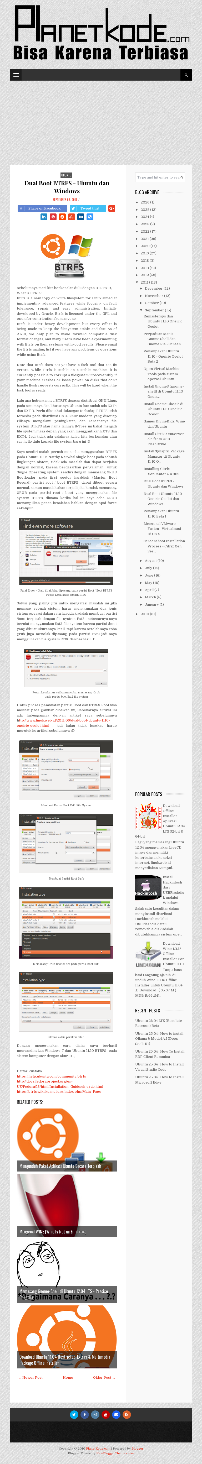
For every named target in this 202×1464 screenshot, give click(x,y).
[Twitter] (74, 1414)
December (154, 288)
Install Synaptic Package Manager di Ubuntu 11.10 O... (164, 456)
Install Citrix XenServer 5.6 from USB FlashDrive (164, 439)
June (149, 575)
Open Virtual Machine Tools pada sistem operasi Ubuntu (162, 374)
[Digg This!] (80, 216)
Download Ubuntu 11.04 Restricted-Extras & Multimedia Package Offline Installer (64, 1360)
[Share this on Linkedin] (44, 216)
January (152, 604)
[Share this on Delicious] (90, 216)
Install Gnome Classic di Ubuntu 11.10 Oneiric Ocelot (163, 409)
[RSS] (127, 1414)
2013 (145, 268)
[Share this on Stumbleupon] (71, 216)
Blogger (137, 1448)
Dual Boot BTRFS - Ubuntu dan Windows (66, 187)
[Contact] (116, 1414)
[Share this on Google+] (111, 208)
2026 (145, 202)
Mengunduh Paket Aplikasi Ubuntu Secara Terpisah (60, 1166)
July (149, 568)
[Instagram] (95, 1414)
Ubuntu (66, 175)
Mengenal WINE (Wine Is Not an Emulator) (52, 1231)
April (149, 590)
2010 (145, 614)
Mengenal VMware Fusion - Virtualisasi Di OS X (162, 529)
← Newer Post (30, 1377)
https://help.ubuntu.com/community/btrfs (51, 1076)
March (151, 597)
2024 (145, 217)
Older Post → (104, 1377)
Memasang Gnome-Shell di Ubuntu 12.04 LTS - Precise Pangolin (63, 1294)
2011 (145, 282)
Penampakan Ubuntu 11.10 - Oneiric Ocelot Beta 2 (163, 356)
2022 (145, 231)
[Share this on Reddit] (62, 216)
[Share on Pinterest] (53, 216)
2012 (145, 275)
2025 (145, 210)
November (154, 296)
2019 (145, 253)
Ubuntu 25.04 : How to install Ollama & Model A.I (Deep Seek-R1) (159, 1039)
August (151, 561)
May (149, 583)
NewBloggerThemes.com (115, 1453)
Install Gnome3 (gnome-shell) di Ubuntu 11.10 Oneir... (164, 391)
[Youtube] (106, 1414)
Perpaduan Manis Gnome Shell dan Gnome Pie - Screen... (163, 339)
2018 (145, 261)
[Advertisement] (101, 120)
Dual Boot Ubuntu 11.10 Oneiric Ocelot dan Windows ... (163, 499)
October (152, 303)
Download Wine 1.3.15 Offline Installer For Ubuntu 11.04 (173, 954)
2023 (145, 224)
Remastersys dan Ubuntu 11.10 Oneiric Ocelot (163, 321)
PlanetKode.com (98, 1448)
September (155, 310)
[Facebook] (84, 1414)
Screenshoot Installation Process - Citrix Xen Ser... (164, 546)
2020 (145, 246)
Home (68, 1377)
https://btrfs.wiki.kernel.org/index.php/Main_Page (59, 1092)
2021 (145, 239)
